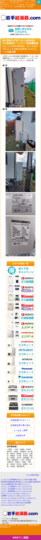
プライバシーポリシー (8, 505)
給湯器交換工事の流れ (20, 425)
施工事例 (3, 482)
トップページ (5, 479)
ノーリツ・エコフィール (23, 491)
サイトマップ (20, 505)
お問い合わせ (20, 502)
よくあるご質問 (20, 430)
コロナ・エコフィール (8, 493)
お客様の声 (20, 435)
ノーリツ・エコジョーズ (23, 486)
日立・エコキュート (23, 495)
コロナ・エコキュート (23, 493)
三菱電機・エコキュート (8, 495)
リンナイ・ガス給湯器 (8, 488)
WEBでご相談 (21, 537)
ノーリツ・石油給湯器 (8, 491)
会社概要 (28, 502)
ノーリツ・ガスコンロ (8, 500)
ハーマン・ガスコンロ (8, 502)
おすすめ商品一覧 (20, 263)
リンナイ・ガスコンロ (23, 500)
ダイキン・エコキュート (27, 498)
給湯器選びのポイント (20, 420)
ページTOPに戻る (32, 475)
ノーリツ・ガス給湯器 (8, 486)
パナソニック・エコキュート (10, 498)
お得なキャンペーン (23, 484)
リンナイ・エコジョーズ (23, 488)
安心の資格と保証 (30, 479)
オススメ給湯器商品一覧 (8, 484)
